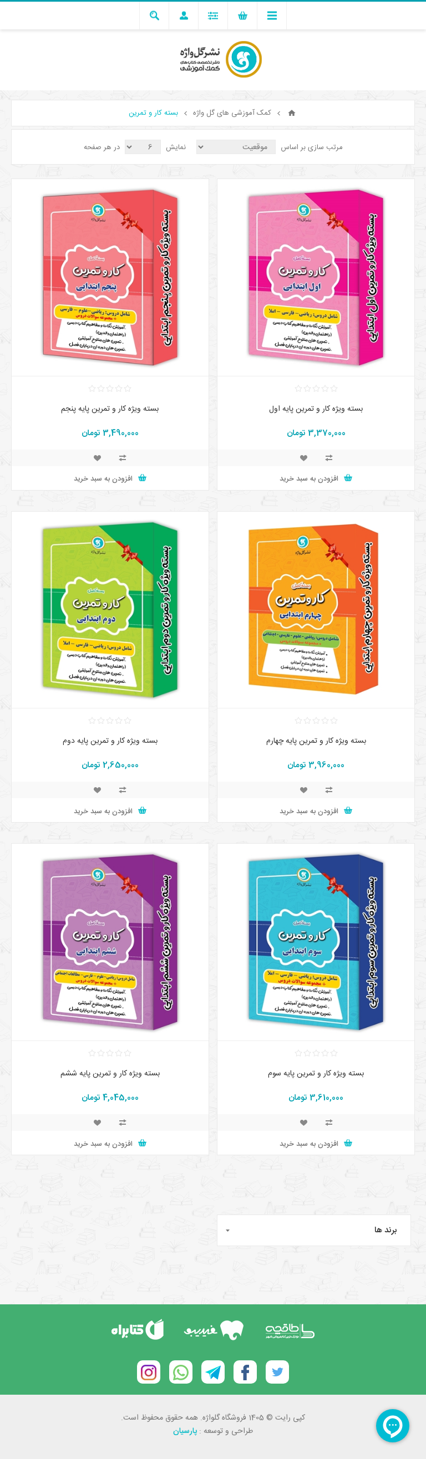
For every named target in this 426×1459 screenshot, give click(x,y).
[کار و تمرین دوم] (110, 610)
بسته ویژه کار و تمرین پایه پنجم (110, 409)
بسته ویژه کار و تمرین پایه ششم (110, 1073)
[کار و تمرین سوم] (315, 942)
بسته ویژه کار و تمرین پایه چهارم (316, 741)
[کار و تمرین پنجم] (110, 277)
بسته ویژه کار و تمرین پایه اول (316, 409)
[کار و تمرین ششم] (110, 942)
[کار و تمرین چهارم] (315, 610)
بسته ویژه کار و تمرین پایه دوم (110, 741)
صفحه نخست (291, 113)
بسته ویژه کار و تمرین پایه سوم (316, 1073)
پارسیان (185, 1431)
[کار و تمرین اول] (315, 277)
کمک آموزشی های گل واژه (232, 113)
